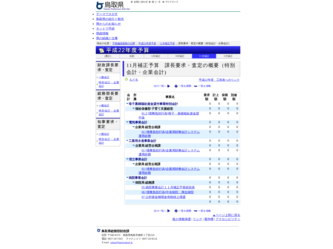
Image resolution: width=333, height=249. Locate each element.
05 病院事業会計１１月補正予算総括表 (168, 187)
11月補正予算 (167, 43)
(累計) (107, 56)
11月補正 (204, 56)
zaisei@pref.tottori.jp (121, 242)
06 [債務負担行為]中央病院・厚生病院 (168, 192)
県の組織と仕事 (107, 38)
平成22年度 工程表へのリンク (219, 79)
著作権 (209, 219)
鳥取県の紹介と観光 (110, 19)
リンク (197, 219)
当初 (131, 56)
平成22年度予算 (147, 43)
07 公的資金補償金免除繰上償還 (164, 197)
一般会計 (104, 77)
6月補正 (155, 56)
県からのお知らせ (108, 23)
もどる (133, 79)
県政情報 (102, 33)
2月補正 (228, 56)
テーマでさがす (107, 14)
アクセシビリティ (228, 219)
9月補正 (180, 56)
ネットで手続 (105, 28)
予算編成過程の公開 (123, 43)
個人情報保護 (181, 219)
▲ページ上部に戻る (226, 215)
